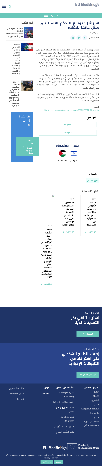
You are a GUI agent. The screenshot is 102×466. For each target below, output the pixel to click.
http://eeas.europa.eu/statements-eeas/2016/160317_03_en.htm (71, 110)
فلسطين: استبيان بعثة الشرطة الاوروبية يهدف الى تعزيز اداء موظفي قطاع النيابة (67, 213)
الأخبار (96, 392)
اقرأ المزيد (92, 231)
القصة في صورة (91, 421)
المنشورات (94, 400)
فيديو (96, 417)
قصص (96, 404)
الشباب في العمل (65, 387)
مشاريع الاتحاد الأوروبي (64, 426)
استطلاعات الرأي (91, 426)
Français (68, 133)
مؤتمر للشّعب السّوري (65, 432)
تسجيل (89, 334)
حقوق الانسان (92, 180)
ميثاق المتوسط (17, 394)
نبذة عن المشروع (16, 388)
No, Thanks (47, 462)
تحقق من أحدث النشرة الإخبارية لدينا (29, 147)
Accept (59, 462)
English (67, 124)
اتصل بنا (20, 399)
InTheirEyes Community (63, 402)
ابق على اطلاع (89, 375)
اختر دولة (53, 15)
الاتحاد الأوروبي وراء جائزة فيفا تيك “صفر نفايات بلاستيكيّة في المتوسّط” (90, 213)
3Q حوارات (94, 413)
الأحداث (96, 396)
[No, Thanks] (98, 459)
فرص (46, 387)
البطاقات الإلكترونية (90, 409)
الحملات (45, 393)
